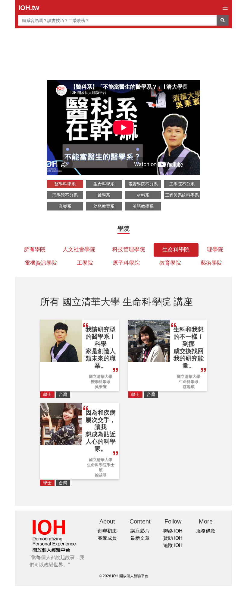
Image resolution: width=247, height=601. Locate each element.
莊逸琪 (189, 386)
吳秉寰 (101, 386)
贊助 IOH (173, 538)
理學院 (215, 249)
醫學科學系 (65, 184)
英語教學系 (143, 206)
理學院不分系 (65, 195)
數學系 (104, 195)
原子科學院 (126, 263)
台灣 (63, 394)
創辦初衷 (107, 530)
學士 (47, 394)
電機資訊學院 (41, 263)
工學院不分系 (182, 184)
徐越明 (101, 475)
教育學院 (170, 263)
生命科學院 (175, 250)
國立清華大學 (100, 376)
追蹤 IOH (173, 545)
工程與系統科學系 (182, 195)
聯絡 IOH (173, 530)
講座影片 (140, 530)
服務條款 (205, 530)
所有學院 (34, 249)
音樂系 (65, 206)
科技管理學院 (128, 249)
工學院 (85, 263)
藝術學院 (211, 263)
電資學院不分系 (143, 184)
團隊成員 (107, 538)
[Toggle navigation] (225, 7)
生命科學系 (103, 184)
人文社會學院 (79, 249)
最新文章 (140, 538)
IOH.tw (28, 7)
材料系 (143, 195)
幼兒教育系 (103, 206)
